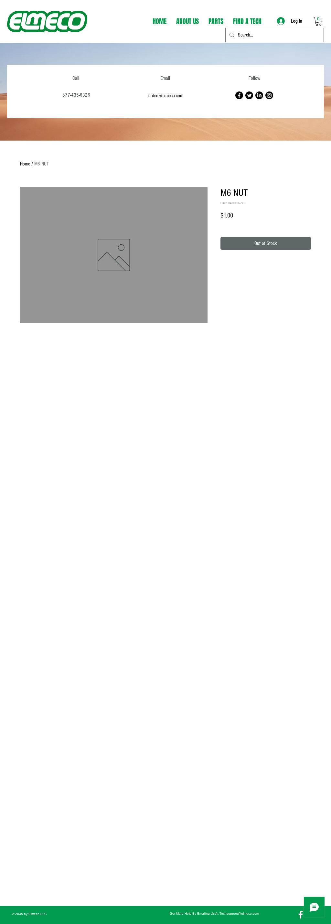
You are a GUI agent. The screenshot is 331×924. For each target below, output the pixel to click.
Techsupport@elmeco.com (239, 913)
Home (25, 164)
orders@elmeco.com (165, 96)
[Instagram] (269, 95)
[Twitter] (249, 95)
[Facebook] (239, 95)
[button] (318, 21)
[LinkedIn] (259, 95)
